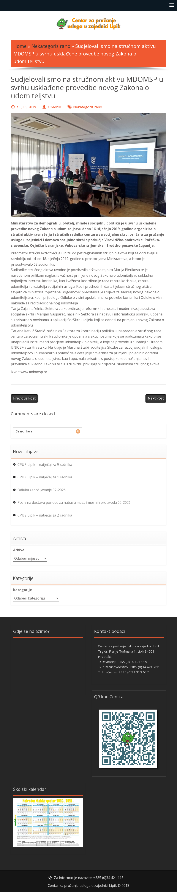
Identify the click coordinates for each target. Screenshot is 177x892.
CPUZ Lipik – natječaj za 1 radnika (44, 477)
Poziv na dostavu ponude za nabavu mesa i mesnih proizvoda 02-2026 (74, 502)
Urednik (54, 107)
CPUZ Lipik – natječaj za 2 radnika (44, 515)
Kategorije (22, 589)
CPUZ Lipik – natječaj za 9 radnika (44, 464)
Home (20, 46)
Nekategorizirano (51, 46)
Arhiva (18, 550)
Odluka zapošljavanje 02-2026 (41, 489)
